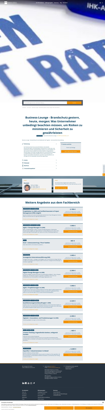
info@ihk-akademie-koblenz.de (54, 367)
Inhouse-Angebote (41, 393)
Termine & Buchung (72, 215)
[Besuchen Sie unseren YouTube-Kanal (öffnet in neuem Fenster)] (28, 383)
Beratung (56, 2)
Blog (61, 2)
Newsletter (65, 2)
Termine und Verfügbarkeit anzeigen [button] (30, 219)
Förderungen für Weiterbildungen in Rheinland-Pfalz (60, 394)
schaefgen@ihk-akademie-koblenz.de (38, 189)
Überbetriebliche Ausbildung (44, 397)
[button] (68, 135)
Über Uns (24, 392)
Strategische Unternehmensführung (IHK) (36, 257)
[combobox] (45, 102)
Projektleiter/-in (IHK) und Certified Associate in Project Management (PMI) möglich (41, 212)
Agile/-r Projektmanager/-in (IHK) (34, 288)
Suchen (74, 102)
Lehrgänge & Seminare (42, 392)
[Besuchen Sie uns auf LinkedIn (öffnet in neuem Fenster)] (23, 383)
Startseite (24, 107)
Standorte (24, 395)
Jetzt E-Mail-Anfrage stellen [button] (71, 151)
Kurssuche (29, 107)
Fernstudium (40, 395)
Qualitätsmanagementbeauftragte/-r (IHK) (37, 303)
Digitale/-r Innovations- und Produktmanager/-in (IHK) (41, 318)
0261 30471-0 (52, 366)
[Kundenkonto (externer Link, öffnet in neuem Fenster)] (100, 2)
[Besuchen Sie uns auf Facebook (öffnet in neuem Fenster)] (26, 383)
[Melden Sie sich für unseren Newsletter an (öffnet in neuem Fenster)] (34, 383)
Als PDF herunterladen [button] (61, 135)
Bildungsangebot (49, 2)
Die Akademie (25, 390)
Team (23, 399)
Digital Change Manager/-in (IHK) (34, 272)
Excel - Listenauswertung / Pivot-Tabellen (36, 243)
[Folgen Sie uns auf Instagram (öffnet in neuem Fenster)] (31, 383)
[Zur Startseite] (18, 2)
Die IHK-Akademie (40, 2)
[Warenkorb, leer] (102, 2)
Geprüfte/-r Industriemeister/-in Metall (35, 351)
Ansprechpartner (56, 392)
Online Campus (41, 399)
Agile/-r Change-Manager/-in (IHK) (34, 227)
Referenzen (24, 397)
